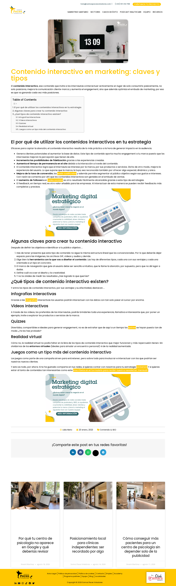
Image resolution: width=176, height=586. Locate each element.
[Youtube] (19, 583)
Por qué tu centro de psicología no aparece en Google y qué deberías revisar (35, 545)
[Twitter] (33, 583)
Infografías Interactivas (29, 117)
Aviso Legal (52, 573)
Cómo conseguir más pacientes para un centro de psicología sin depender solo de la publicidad (140, 547)
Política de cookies (86, 573)
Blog (91, 576)
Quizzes (22, 123)
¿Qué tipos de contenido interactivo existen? (38, 114)
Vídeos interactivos (28, 120)
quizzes (132, 327)
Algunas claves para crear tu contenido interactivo (41, 110)
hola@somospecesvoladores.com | (96, 4)
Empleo (109, 573)
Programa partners (72, 576)
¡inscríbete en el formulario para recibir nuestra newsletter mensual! (110, 370)
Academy (118, 573)
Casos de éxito (110, 12)
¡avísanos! (141, 367)
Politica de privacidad (67, 573)
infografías (31, 300)
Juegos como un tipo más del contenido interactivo (42, 129)
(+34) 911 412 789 (122, 4)
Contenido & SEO (108, 429)
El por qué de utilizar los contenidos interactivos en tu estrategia (47, 107)
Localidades (100, 576)
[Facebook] (30, 583)
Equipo (147, 12)
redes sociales (55, 180)
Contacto (100, 573)
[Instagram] (23, 583)
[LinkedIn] (15, 583)
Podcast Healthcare (130, 12)
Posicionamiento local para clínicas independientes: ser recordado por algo (88, 545)
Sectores (95, 12)
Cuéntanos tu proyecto (147, 4)
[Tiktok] (26, 583)
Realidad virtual (26, 126)
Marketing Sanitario (78, 12)
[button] (73, 452)
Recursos (158, 12)
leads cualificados (66, 173)
